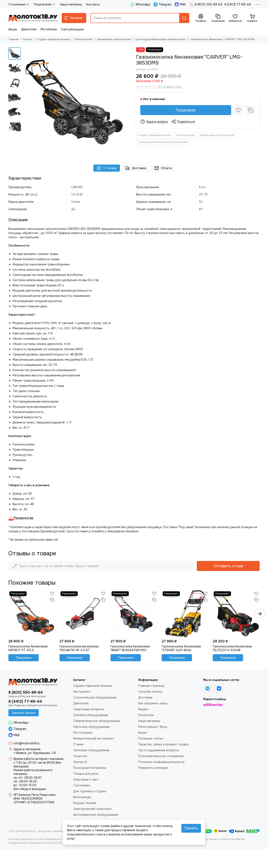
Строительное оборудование (95, 697)
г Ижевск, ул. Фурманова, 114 (35, 753)
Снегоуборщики (72, 29)
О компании (16, 4)
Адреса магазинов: (27, 749)
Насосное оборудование (91, 727)
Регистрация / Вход (152, 727)
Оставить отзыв (228, 566)
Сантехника (81, 785)
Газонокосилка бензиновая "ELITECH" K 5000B (232, 648)
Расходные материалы (89, 768)
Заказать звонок (24, 713)
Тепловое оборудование (91, 750)
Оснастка (80, 756)
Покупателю (43, 4)
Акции (12, 29)
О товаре (110, 168)
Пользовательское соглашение (161, 756)
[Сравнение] (250, 110)
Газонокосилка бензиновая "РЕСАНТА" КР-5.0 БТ (79, 648)
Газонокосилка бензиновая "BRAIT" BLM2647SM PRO (130, 648)
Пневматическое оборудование (96, 721)
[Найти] (184, 18)
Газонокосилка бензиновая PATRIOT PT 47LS (28, 648)
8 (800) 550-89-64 (208, 4)
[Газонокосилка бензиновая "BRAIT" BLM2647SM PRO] (134, 613)
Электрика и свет (86, 779)
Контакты (93, 4)
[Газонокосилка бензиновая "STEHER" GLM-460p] (185, 613)
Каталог (28, 39)
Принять (191, 828)
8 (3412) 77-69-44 (237, 4)
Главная (13, 39)
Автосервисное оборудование (95, 815)
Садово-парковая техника (53, 39)
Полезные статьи (150, 738)
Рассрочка (146, 715)
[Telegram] (207, 688)
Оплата (166, 168)
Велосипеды (82, 797)
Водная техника (84, 803)
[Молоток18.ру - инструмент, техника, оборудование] (33, 18)
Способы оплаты (150, 691)
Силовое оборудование (90, 715)
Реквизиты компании (153, 768)
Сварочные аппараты (88, 709)
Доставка (139, 168)
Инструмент (82, 691)
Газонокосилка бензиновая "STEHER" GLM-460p (181, 648)
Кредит (143, 709)
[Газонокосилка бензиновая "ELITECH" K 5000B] (236, 613)
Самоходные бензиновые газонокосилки (160, 39)
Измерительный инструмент (93, 738)
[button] (25, 101)
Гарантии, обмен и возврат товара (163, 744)
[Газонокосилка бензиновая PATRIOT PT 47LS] (31, 613)
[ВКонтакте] (219, 688)
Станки (78, 744)
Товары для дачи (85, 774)
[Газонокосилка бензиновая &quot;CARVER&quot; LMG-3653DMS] (77, 101)
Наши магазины (71, 4)
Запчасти (80, 762)
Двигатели (28, 29)
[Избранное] (238, 110)
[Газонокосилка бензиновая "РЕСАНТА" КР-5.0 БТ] (82, 613)
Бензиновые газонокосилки (114, 39)
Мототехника (82, 733)
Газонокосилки (83, 39)
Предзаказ (186, 110)
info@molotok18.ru (27, 743)
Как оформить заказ (153, 703)
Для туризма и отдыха (89, 791)
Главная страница (151, 686)
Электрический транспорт (92, 809)
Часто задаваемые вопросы (158, 750)
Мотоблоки (49, 29)
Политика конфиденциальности (161, 762)
